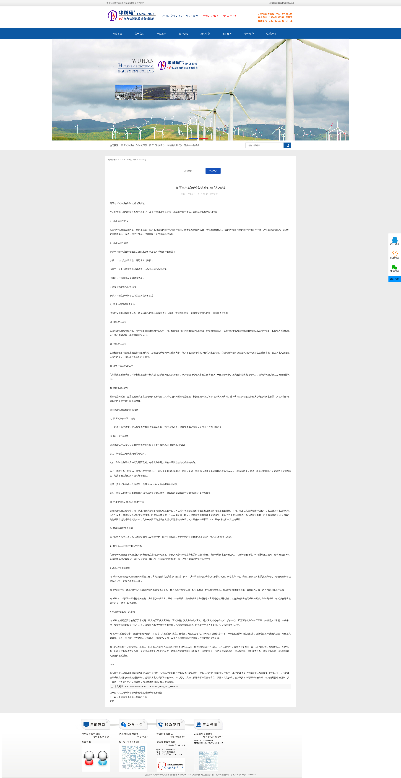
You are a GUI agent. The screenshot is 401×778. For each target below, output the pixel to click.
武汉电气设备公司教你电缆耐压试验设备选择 (140, 692)
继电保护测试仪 (174, 145)
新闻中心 (205, 33)
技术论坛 (183, 33)
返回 (112, 701)
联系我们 (282, 3)
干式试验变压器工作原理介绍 (132, 697)
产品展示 (161, 33)
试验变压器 (141, 145)
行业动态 (142, 160)
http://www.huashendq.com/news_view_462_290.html (151, 686)
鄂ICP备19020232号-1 (247, 775)
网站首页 (117, 33)
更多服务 (227, 33)
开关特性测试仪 (191, 145)
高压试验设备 (127, 145)
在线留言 (273, 3)
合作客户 (249, 33)
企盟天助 (226, 775)
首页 (123, 160)
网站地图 (290, 3)
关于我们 (139, 33)
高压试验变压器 (157, 145)
